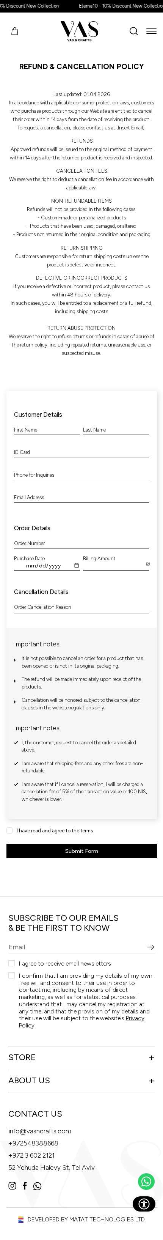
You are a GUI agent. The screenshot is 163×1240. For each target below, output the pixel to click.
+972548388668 (33, 1143)
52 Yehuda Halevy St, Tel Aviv (51, 1167)
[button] (151, 31)
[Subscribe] (151, 947)
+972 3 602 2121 (31, 1155)
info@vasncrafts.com (39, 1131)
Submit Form (81, 851)
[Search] (134, 31)
